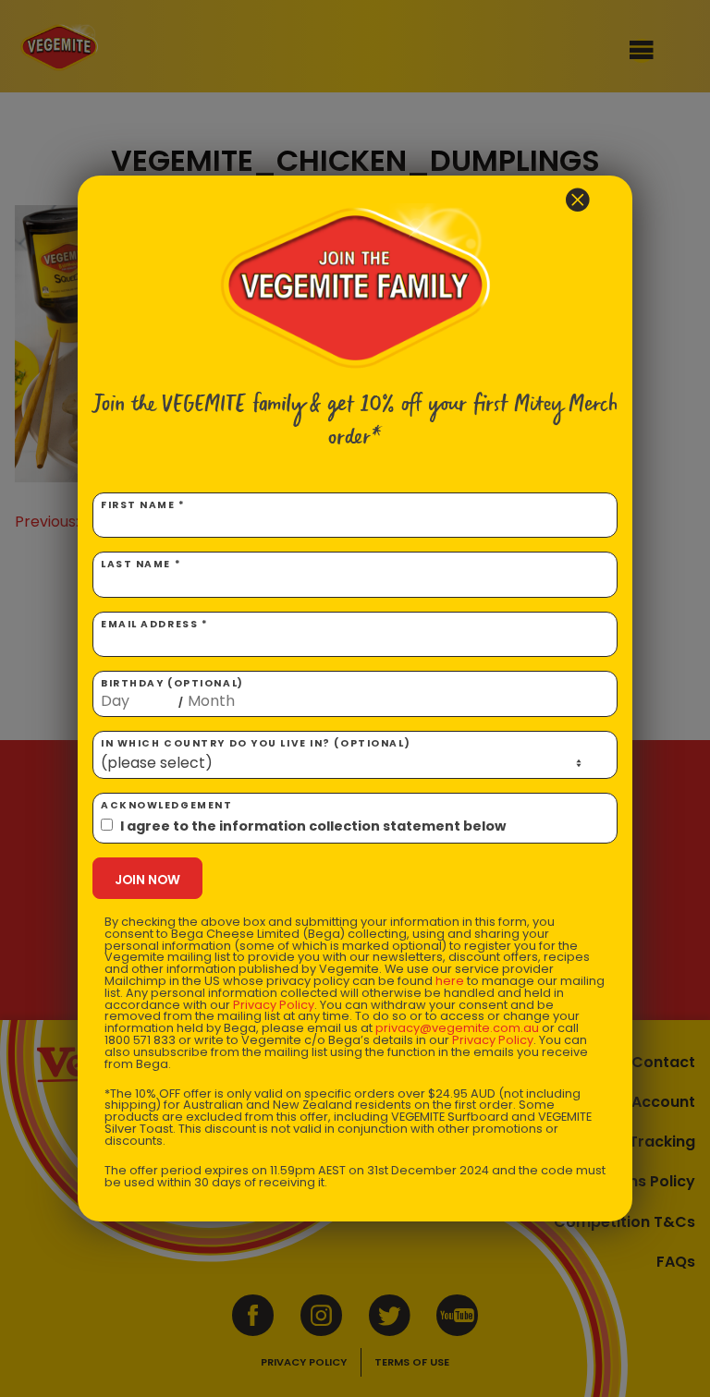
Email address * (154, 624)
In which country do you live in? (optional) (255, 743)
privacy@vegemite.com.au (457, 1028)
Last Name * (141, 564)
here (449, 981)
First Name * (143, 505)
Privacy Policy (273, 1005)
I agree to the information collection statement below (313, 826)
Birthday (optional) (172, 693)
